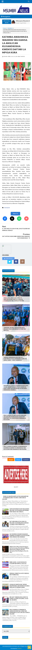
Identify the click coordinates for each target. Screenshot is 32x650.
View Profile (9, 258)
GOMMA (19, 648)
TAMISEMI (10, 28)
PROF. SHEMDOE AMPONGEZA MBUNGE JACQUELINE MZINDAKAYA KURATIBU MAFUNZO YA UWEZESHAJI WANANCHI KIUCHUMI (15, 417)
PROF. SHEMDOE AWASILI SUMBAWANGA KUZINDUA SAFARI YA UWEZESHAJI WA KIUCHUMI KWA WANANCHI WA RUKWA (15, 448)
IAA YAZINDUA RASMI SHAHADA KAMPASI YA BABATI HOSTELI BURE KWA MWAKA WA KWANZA (20, 535)
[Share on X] (12, 218)
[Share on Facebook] (5, 218)
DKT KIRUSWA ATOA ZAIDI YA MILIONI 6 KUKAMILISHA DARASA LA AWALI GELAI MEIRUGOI (19, 523)
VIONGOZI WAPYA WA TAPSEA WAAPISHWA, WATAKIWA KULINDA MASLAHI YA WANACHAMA (19, 586)
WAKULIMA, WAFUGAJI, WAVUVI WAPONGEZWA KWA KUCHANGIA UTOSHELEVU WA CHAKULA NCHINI (14, 299)
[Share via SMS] (26, 218)
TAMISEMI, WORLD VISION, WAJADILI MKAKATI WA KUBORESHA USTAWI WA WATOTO (15, 329)
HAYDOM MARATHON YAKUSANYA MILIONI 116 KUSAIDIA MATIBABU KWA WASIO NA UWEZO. (19, 510)
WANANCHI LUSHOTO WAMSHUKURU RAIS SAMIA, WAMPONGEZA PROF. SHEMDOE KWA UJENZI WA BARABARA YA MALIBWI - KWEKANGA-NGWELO (16, 388)
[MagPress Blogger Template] (16, 9)
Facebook (26, 459)
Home (4, 28)
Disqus (18, 459)
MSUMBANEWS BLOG (7, 646)
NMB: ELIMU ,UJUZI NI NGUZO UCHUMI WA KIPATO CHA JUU (18, 562)
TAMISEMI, (22, 56)
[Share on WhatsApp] (19, 218)
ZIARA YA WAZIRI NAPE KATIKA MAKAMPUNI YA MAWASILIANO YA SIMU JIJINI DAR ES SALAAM (15, 498)
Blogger (11, 459)
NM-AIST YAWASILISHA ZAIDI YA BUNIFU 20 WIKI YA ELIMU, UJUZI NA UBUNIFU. (19, 598)
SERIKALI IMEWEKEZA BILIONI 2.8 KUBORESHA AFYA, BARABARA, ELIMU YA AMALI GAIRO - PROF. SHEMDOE (15, 359)
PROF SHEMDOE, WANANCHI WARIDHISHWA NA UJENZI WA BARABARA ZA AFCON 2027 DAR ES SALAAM (20, 612)
